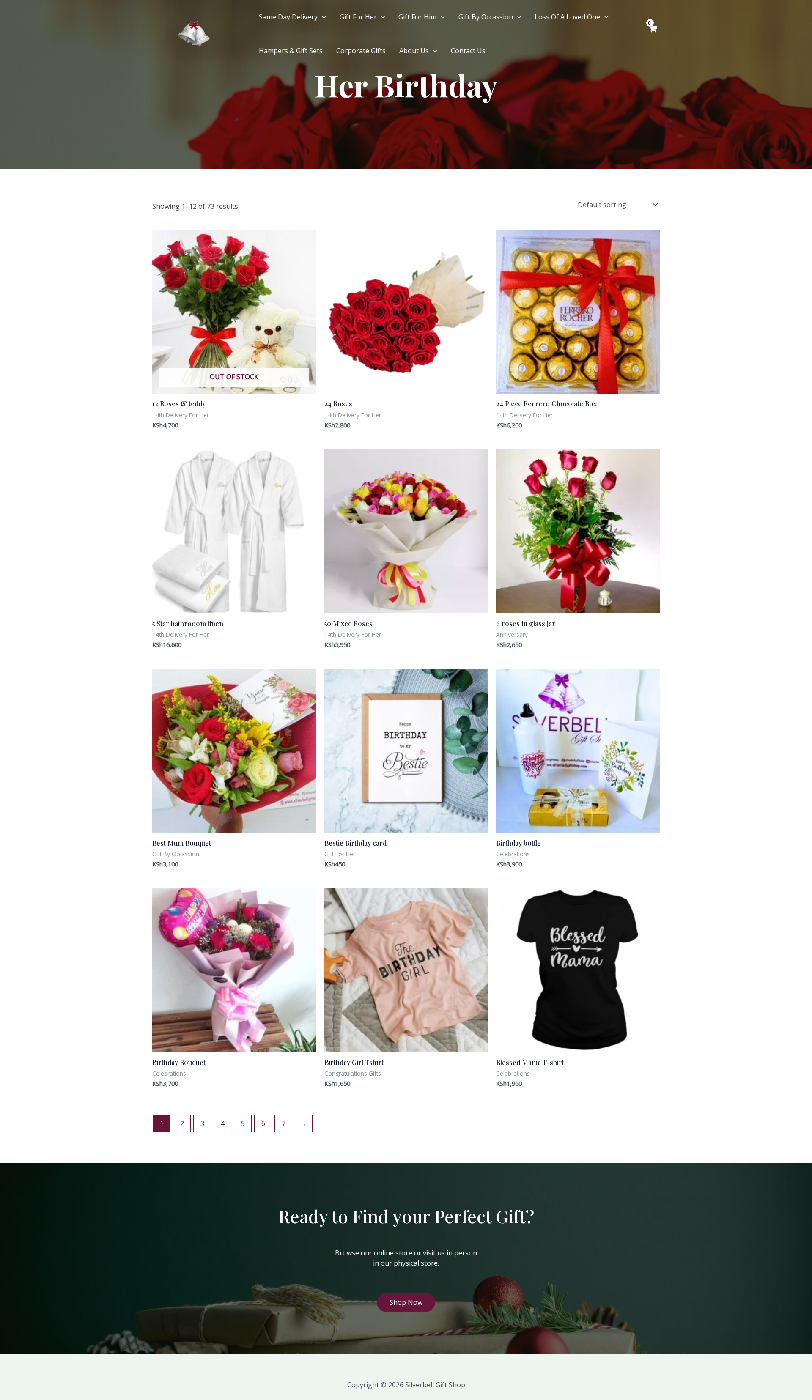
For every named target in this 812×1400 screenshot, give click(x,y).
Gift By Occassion (485, 17)
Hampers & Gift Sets (291, 50)
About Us (414, 50)
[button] (322, 17)
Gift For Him (417, 17)
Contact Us (468, 50)
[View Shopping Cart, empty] (652, 33)
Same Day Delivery (288, 17)
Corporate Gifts (361, 50)
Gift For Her (358, 17)
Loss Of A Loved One (567, 17)
